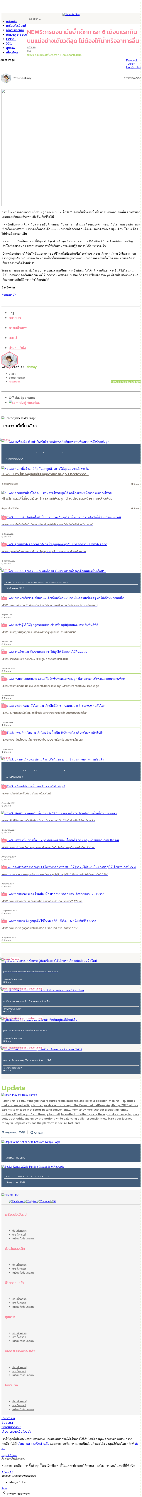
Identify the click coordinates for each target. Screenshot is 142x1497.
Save (4, 1488)
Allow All (7, 1472)
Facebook (15, 382)
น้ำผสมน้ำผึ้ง (17, 347)
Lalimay (26, 78)
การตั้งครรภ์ (19, 1235)
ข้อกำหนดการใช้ (11, 1427)
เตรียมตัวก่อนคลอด (23, 1239)
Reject (5, 1455)
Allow (13, 1455)
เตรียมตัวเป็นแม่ (16, 25)
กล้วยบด (15, 317)
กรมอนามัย (8, 295)
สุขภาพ (10, 48)
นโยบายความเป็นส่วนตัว (16, 1431)
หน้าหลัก (11, 21)
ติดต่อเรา (7, 1422)
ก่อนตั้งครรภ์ (19, 1231)
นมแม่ (13, 337)
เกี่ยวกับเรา (13, 52)
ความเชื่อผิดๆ (18, 327)
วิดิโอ (9, 43)
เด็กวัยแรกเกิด (15, 30)
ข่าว (29, 51)
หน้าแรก (31, 47)
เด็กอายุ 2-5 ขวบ (16, 34)
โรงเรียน (11, 39)
